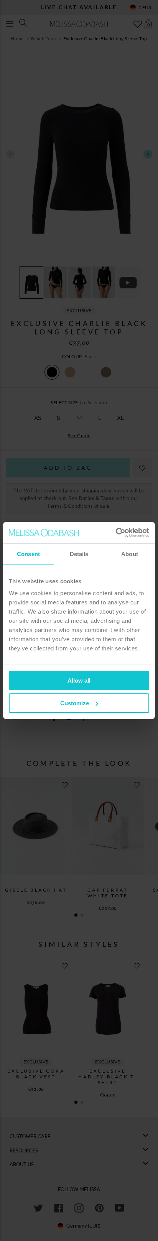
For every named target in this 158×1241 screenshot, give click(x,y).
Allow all (79, 680)
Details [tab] (79, 554)
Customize (74, 703)
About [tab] (129, 554)
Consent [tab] (28, 554)
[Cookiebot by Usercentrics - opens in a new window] (115, 533)
